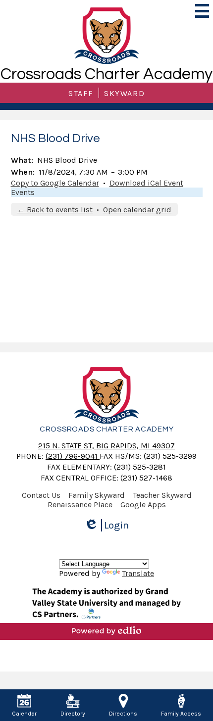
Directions (123, 713)
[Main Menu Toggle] (202, 11)
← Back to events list (55, 209)
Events (23, 192)
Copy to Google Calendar (55, 183)
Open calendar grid (137, 209)
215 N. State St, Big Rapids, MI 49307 (106, 445)
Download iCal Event (146, 183)
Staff (81, 93)
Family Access (181, 713)
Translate (138, 573)
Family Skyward (96, 495)
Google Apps (143, 504)
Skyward (124, 93)
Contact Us (41, 495)
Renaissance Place (80, 504)
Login (110, 525)
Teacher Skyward (162, 495)
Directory (72, 713)
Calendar (24, 713)
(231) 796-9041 (73, 456)
